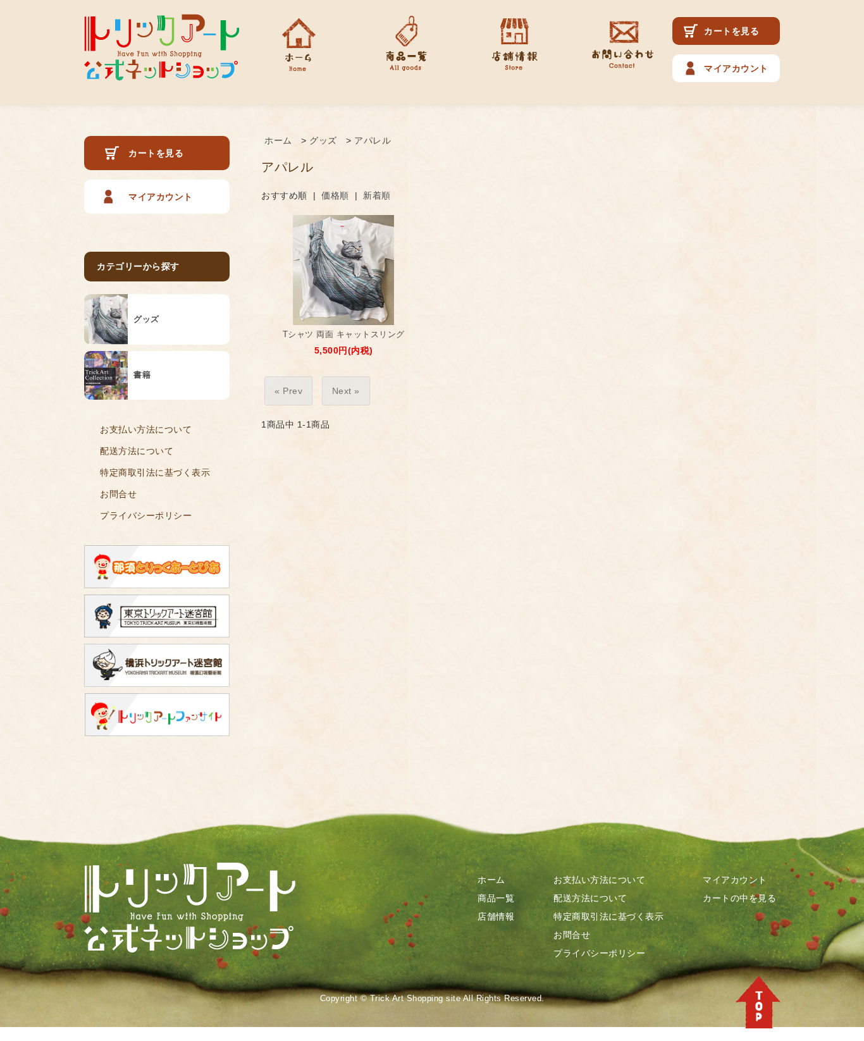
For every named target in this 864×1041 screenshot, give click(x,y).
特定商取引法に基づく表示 (155, 472)
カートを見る (731, 31)
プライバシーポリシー (146, 515)
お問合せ (118, 494)
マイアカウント (736, 68)
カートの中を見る (739, 898)
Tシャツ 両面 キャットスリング (344, 334)
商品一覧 (496, 898)
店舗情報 (496, 916)
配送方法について (136, 451)
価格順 (335, 195)
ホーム (278, 140)
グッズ (323, 140)
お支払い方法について (146, 429)
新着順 (377, 195)
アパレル (372, 140)
